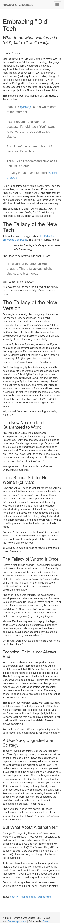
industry (14, 896)
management (28, 896)
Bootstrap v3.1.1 (17, 921)
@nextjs (26, 106)
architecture (44, 896)
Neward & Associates (18, 4)
